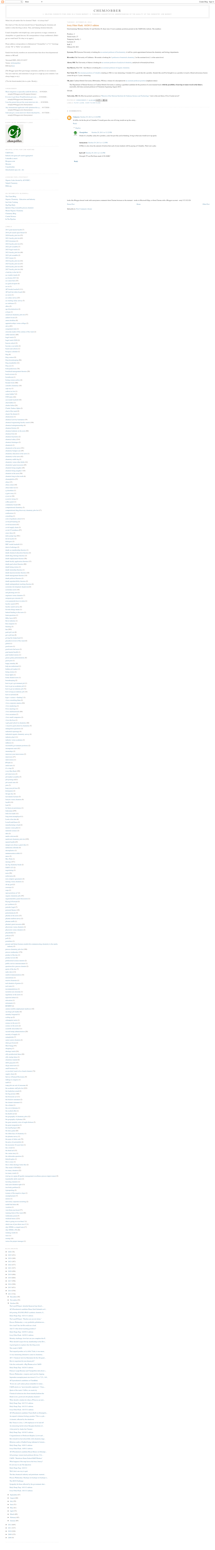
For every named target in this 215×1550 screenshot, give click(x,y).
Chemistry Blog (10, 213)
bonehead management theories (16, 371)
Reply (75, 123)
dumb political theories (13, 578)
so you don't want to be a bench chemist (18, 1071)
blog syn (8, 366)
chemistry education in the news (16, 453)
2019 (10, 1274)
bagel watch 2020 (11, 340)
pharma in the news (11, 915)
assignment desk (11, 329)
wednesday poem (11, 1216)
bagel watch (9, 337)
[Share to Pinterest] (106, 100)
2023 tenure (9, 258)
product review (10, 958)
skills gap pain (10, 1062)
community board (11, 505)
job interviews (10, 774)
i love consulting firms (13, 700)
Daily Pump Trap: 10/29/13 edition (21, 1332)
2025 (10, 1255)
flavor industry (10, 621)
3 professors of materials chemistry (122, 57)
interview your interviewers (14, 754)
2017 (10, 1281)
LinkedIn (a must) (11, 158)
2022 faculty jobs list (12, 244)
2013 (10, 1294)
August (12, 1498)
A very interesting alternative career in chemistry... (26, 1354)
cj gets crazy (9, 493)
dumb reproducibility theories (15, 581)
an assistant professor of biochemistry (112, 52)
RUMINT (8, 1006)
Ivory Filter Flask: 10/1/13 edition (21, 1490)
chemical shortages (11, 442)
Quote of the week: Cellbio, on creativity (23, 1390)
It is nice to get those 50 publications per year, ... (21, 97)
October (13, 1303)
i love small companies (13, 717)
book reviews (9, 374)
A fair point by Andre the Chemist (21, 1429)
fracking (8, 626)
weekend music (10, 1218)
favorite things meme (12, 609)
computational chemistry (13, 507)
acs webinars (9, 303)
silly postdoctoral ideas (13, 1054)
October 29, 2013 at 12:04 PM (90, 117)
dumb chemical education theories (17, 553)
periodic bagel (10, 907)
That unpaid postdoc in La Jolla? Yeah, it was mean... (27, 1351)
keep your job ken (11, 788)
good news (9, 646)
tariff (7, 1082)
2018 (10, 1278)
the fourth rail (10, 1114)
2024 (10, 1258)
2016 (10, 1284)
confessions (9, 513)
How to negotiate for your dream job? (22, 1361)
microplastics (9, 850)
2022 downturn (10, 241)
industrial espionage (12, 731)
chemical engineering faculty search (17, 422)
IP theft (7, 762)
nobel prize (9, 876)
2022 (10, 1265)
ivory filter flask (93, 103)
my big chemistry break (13, 864)
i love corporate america (13, 703)
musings (8, 862)
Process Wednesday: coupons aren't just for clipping (27, 1374)
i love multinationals (12, 711)
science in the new (11, 1023)
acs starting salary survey (13, 300)
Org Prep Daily (10, 205)
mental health (10, 842)
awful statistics (10, 334)
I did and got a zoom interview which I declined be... (23, 113)
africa (7, 306)
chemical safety (10, 439)
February (13, 1517)
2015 (10, 1287)
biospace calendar (11, 351)
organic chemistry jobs (13, 896)
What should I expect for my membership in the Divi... (28, 1341)
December (13, 1297)
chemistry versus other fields (15, 462)
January (13, 1520)
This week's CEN (11, 1167)
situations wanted (11, 1060)
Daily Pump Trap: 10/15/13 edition (21, 1406)
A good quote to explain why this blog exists (25, 1345)
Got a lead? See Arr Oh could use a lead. (23, 1325)
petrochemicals (10, 913)
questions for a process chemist (15, 966)
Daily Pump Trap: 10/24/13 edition (21, 1367)
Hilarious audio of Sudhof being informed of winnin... (28, 1442)
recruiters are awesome (13, 992)
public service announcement (15, 963)
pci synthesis (9, 904)
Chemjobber (107, 10)
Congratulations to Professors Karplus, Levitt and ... (27, 1435)
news (7, 873)
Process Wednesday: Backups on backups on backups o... (29, 1477)
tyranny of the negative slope (15, 1193)
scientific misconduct (12, 1028)
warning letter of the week (14, 1213)
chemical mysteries (11, 436)
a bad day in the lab (12, 272)
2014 (10, 1290)
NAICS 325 (9, 867)
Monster (8, 164)
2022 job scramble (11, 246)
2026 (10, 1252)
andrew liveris (10, 317)
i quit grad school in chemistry (15, 723)
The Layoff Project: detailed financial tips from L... (26, 1306)
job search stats (10, 782)
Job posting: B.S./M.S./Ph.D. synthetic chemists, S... (27, 1312)
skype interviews (11, 1065)
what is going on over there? (15, 1221)
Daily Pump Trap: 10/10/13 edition (21, 1432)
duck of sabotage (11, 547)
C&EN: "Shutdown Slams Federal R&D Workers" (26, 1458)
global (7, 643)
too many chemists (11, 1170)
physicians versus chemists (14, 927)
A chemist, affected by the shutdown (22, 1419)
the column (9, 1105)
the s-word (8, 1148)
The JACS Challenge (16, 1481)
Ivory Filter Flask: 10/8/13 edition (21, 1448)
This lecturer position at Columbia (89, 73)
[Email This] (97, 100)
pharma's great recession (13, 924)
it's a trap (8, 768)
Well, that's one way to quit (19, 1471)
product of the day (11, 955)
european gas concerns (13, 598)
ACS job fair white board (13, 292)
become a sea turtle (11, 346)
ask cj (7, 326)
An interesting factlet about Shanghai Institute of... (27, 1426)
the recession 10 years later (14, 1145)
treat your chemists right (13, 1184)
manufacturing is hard (12, 825)
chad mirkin (9, 402)
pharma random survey (13, 918)
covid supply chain (11, 527)
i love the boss (10, 720)
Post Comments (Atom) (84, 209)
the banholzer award (12, 1091)
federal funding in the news (14, 612)
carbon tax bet (10, 391)
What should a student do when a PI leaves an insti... (27, 1400)
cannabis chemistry (11, 385)
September (14, 1495)
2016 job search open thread (15, 232)
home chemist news (12, 677)
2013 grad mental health (13, 230)
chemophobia (10, 479)
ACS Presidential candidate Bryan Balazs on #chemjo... (28, 1452)
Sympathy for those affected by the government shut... (28, 1484)
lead (6, 805)
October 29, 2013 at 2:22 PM (95, 153)
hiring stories (9, 672)
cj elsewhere (9, 490)
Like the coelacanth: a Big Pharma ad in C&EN (25, 1364)
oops (7, 890)
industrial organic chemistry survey (17, 734)
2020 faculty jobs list (12, 235)
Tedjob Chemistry (11, 183)
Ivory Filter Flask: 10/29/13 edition (21, 1335)
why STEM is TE (11, 1230)
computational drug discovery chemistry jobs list (21, 510)
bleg (6, 354)
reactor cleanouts (11, 980)
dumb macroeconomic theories (15, 573)
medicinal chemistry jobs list (15, 839)
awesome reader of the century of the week (19, 332)
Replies (78, 128)
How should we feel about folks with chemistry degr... (27, 1439)
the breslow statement (12, 1099)
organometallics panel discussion (16, 898)
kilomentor (9, 791)
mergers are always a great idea (15, 845)
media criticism (10, 836)
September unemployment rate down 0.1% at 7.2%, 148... (29, 1377)
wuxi (7, 1235)
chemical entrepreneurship (14, 425)
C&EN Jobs (9, 153)
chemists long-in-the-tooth (14, 476)
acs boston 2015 (10, 278)
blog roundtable (10, 363)
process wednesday (11, 952)
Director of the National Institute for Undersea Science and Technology (125, 96)
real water (8, 986)
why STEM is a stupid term (14, 1227)
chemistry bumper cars (13, 451)
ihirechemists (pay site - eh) (14, 170)
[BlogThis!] (99, 100)
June (12, 1504)
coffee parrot (9, 502)
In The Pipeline (10, 219)
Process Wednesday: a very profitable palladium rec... (27, 1322)
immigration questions (13, 728)
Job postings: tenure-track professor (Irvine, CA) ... (26, 1455)
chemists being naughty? (13, 470)
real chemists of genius (13, 983)
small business (10, 1068)
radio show (9, 972)
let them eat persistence (13, 808)
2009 (10, 1534)
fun (6, 629)
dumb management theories (14, 575)
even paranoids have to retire (15, 601)
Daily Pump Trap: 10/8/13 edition (21, 1445)
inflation (8, 743)
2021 (10, 1268)
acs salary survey (11, 298)
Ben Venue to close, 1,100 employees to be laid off (27, 1422)
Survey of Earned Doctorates (15, 1077)
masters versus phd (11, 828)
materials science (11, 830)
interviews (8, 757)
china (7, 482)
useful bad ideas (10, 1204)
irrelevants (9, 765)
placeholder (9, 932)
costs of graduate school (13, 519)
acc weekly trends (11, 275)
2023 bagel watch (11, 249)
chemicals (8, 445)
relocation (8, 1000)
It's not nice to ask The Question (20, 1465)
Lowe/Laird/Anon (11, 822)
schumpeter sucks (11, 1020)
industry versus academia (13, 740)
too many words (10, 1173)
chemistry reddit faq (12, 459)
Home (139, 204)
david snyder (9, 539)
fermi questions (10, 615)
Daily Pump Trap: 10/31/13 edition (21, 1316)
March (12, 1514)
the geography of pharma (13, 1119)
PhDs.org (8, 186)
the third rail (9, 1150)
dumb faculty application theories (16, 561)
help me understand (12, 666)
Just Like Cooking (11, 202)
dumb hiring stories (12, 567)
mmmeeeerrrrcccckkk (12, 853)
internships (9, 751)
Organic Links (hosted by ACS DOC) (17, 180)
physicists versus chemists (14, 930)
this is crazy (9, 1162)
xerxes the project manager (14, 1241)
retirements (9, 1003)
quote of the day (10, 969)
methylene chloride (12, 847)
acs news (8, 295)
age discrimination (11, 309)
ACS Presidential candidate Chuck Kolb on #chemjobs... (28, 1413)
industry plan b (10, 737)
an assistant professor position (136, 80)
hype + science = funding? (14, 697)
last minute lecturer (11, 796)
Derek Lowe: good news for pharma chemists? (25, 1396)
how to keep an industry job (14, 692)
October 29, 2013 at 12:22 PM (102, 132)
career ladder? (10, 394)
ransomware (9, 977)
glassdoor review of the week (15, 641)
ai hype (7, 312)
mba (6, 833)
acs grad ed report (11, 283)
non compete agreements (13, 879)
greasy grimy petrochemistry (15, 658)
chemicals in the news (12, 448)
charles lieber (9, 405)
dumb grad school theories (14, 564)
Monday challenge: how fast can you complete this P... (28, 1338)
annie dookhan (10, 320)
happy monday (10, 663)
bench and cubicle (11, 349)
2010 (10, 1531)
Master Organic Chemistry (14, 210)
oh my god (9, 884)
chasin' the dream (11, 414)
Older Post (206, 204)
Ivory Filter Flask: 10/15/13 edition (21, 1409)
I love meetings (10, 709)
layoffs (7, 802)
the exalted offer (10, 1111)
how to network (10, 694)
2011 (10, 1528)
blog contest (9, 357)
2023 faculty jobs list (12, 252)
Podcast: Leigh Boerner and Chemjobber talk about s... (28, 1371)
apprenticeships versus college (15, 323)
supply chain (9, 1074)
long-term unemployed (13, 816)
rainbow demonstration (13, 975)
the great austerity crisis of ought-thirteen (19, 1122)
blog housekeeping (11, 360)
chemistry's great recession (14, 465)
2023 (10, 1261)
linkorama (8, 811)
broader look (9, 383)
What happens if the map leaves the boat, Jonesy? (26, 1461)
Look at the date (10, 819)
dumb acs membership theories (15, 550)
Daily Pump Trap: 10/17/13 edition (21, 1403)
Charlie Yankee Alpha (12, 408)
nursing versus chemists (13, 881)
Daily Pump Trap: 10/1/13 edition (21, 1487)
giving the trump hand (13, 638)
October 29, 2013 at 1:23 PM (98, 142)
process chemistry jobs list (14, 949)
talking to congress (11, 1080)
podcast (8, 935)
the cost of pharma (11, 1108)
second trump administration (15, 1031)
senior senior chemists (12, 1040)
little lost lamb (10, 813)
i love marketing (11, 706)
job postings (9, 779)
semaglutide (9, 1037)
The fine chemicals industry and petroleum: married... (27, 1474)
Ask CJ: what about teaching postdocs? (23, 1328)
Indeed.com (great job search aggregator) (19, 155)
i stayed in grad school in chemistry (17, 726)
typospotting (9, 1190)
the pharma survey (11, 1136)
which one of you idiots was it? (15, 1224)
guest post (8, 660)
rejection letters (10, 997)
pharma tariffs (10, 921)
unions (7, 1199)
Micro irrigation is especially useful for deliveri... (21, 91)
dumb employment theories (14, 558)
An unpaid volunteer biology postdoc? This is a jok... (27, 1416)
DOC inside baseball (12, 544)
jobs (6, 785)
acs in (7, 286)
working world (10, 1233)
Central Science (10, 216)
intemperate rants (11, 748)
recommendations (11, 989)
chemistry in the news (12, 456)
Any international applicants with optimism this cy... (23, 107)
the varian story (10, 1153)
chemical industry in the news (15, 431)
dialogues (8, 541)
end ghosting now (11, 592)
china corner (9, 485)
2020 (10, 1271)
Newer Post (71, 204)
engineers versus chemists (14, 595)
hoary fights (9, 675)
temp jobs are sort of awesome (15, 1085)
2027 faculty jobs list (12, 269)
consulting (9, 516)
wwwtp (7, 1238)
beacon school (10, 343)
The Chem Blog (10, 196)
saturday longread (11, 1014)
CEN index (9, 397)
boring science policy (12, 380)
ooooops (8, 887)
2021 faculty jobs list (12, 238)
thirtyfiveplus (10, 1159)
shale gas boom (10, 1043)
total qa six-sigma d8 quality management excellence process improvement (30, 1176)
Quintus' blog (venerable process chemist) (19, 208)
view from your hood (12, 1210)
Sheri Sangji (9, 1046)
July (11, 1501)
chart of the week (11, 411)
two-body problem (11, 1187)
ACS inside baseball (12, 289)
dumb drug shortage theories (15, 555)
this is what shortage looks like (15, 1164)
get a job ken (9, 635)
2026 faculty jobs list (12, 266)
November (13, 1300)
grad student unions (12, 655)
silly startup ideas (11, 1057)
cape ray (8, 388)
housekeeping (10, 680)
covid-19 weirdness (12, 530)
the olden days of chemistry (14, 1133)
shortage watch (10, 1051)
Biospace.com (10, 161)
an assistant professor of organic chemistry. (115, 68)
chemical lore (10, 434)
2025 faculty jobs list (12, 264)
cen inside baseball (11, 400)
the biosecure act (11, 1096)
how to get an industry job (14, 689)
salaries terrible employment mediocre (18, 1009)
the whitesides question (13, 1156)
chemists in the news (12, 473)
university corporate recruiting (15, 1201)
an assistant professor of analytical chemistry (117, 62)
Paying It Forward (11, 901)
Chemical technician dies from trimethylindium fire (27, 1393)
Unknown (76, 117)
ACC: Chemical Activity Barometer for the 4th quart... (28, 1358)
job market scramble (12, 777)
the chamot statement (12, 1102)
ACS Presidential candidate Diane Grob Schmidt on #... (28, 1309)
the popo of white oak (12, 1139)
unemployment (10, 1196)
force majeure (9, 623)
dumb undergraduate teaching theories (18, 584)
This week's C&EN (16, 1348)
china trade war (10, 487)
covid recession (10, 524)
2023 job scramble (11, 255)
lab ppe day (9, 794)
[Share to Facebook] (104, 100)
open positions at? (11, 893)
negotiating (9, 870)
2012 (10, 1524)
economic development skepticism (17, 587)
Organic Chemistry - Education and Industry (20, 199)
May (12, 1508)
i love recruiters (10, 714)
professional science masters (14, 960)
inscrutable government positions (16, 745)
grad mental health (11, 652)
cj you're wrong (10, 499)
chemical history (11, 428)
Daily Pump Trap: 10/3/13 (18, 1468)
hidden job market (11, 669)
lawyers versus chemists (13, 799)
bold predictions (11, 368)
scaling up (8, 1017)
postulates (8, 941)
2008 (10, 1537)
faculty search (10, 604)
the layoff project (11, 1128)
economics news (10, 589)
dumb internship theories (13, 570)
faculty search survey (12, 607)
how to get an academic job (14, 686)
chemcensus (9, 417)
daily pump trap (10, 536)
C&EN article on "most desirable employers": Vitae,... (27, 1387)
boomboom (9, 377)
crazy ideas (9, 533)
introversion (9, 760)
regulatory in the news (12, 994)
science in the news (11, 1026)
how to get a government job (15, 683)
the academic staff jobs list (14, 1088)
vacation (8, 1207)
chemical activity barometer (14, 419)
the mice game (10, 1130)
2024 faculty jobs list (12, 261)
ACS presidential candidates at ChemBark (24, 1380)
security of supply (11, 1034)
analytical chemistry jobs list (15, 314)
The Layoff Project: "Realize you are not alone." (26, 1319)
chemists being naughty (13, 468)
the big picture (10, 1094)
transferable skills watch (13, 1179)
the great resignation (12, 1125)
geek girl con (9, 632)
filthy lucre (79, 103)
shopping (8, 1048)
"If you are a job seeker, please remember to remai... (27, 1384)
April (12, 1511)
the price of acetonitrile (13, 1142)
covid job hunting (11, 521)
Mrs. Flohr (8, 859)
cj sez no (8, 496)
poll (6, 938)
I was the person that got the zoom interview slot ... (22, 102)
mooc (7, 856)
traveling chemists (11, 1182)
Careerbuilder (10, 167)
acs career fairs (10, 280)
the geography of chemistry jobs (16, 1116)
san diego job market (12, 1011)
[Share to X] (101, 100)
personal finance (10, 910)
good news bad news (12, 649)
